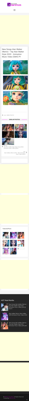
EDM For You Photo (9, 396)
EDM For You (12, 398)
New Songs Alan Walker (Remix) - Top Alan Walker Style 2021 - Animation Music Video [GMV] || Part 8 (18, 306)
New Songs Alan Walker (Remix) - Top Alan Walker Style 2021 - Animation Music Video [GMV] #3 (18, 324)
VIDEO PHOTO (10, 115)
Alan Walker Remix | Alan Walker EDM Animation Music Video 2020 (18, 314)
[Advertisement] (14, 29)
